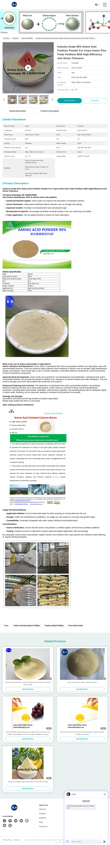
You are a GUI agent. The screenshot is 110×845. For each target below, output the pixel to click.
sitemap (17, 840)
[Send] (104, 841)
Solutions (42, 818)
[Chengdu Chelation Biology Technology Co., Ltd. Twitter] (4, 821)
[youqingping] (10, 825)
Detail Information (17, 111)
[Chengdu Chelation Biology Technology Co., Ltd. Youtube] (21, 821)
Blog (41, 822)
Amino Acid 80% (27, 38)
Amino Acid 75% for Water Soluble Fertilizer (82, 682)
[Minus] (104, 794)
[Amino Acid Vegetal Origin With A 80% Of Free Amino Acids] (28, 763)
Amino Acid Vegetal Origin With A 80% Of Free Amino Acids (28, 782)
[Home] (14, 810)
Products (15, 38)
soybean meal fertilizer (54, 625)
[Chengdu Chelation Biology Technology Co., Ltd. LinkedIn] (16, 821)
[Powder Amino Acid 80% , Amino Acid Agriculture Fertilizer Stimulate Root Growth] (28, 664)
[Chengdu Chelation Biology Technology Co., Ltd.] (14, 5)
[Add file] (67, 841)
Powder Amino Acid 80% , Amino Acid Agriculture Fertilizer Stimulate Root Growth (28, 683)
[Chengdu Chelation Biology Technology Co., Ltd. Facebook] (10, 821)
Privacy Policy (7, 840)
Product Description (50, 111)
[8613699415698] (27, 821)
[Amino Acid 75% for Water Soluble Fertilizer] (82, 664)
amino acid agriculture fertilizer (27, 625)
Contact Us (43, 826)
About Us (42, 809)
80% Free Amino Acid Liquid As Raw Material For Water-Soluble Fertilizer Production (82, 733)
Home (7, 38)
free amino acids (75, 625)
